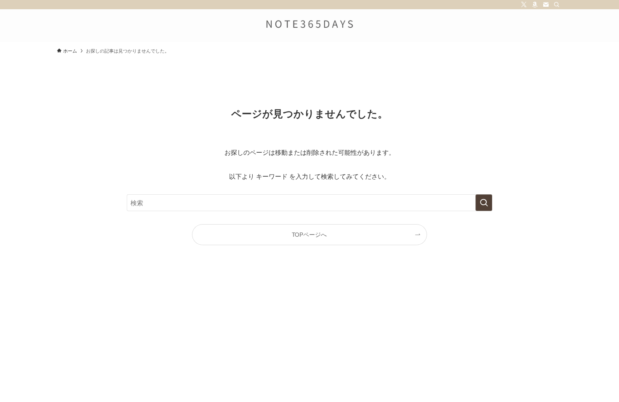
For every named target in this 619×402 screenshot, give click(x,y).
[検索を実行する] (483, 202)
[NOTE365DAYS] (309, 24)
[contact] (545, 4)
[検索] (556, 4)
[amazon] (534, 4)
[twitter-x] (523, 4)
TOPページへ (309, 234)
